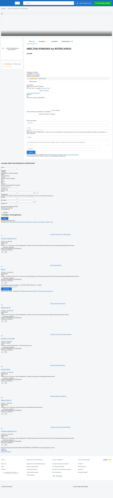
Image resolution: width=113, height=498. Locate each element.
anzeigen (5, 212)
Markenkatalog (31, 475)
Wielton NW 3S (6, 308)
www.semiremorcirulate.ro (33, 93)
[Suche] (25, 3)
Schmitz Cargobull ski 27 (9, 238)
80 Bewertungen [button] (17, 64)
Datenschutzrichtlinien (57, 154)
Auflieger (3, 449)
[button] (33, 81)
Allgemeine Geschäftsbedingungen (36, 463)
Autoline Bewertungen (32, 472)
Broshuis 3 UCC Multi (7, 338)
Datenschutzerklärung (32, 466)
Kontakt (3, 469)
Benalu (3, 269)
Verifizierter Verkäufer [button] (32, 72)
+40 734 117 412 (45, 88)
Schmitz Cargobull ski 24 (9, 431)
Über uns (3, 463)
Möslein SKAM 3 (6, 400)
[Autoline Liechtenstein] (7, 3)
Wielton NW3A (5, 369)
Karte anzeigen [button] (56, 110)
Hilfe (2, 466)
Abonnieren (6, 289)
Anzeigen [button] (38, 88)
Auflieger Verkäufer (6, 451)
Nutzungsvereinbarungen (72, 154)
